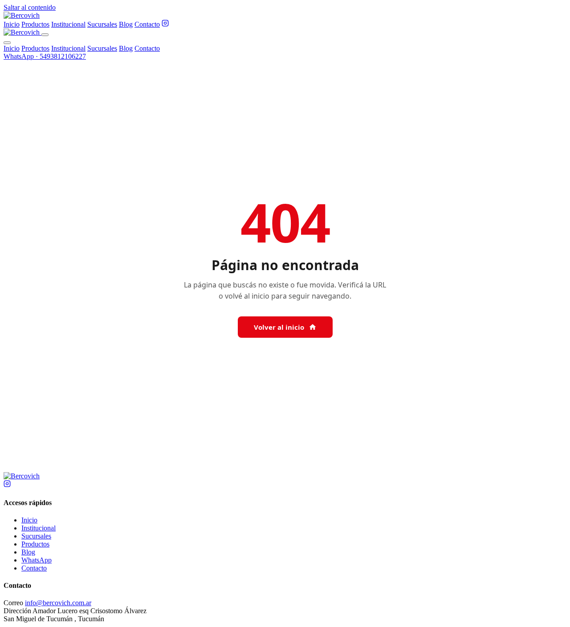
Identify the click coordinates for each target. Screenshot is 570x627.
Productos (35, 24)
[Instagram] (165, 24)
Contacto (147, 24)
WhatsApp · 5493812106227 (45, 56)
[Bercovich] (22, 476)
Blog (126, 24)
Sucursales (102, 24)
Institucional (68, 24)
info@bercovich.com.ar (58, 603)
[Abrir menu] (45, 34)
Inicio (12, 24)
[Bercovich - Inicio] (22, 15)
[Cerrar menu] (7, 42)
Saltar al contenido (30, 7)
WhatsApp (36, 560)
